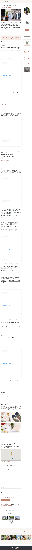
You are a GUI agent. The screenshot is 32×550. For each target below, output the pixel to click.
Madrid (28, 58)
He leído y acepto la (9, 497)
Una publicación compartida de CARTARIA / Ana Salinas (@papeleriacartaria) (11, 205)
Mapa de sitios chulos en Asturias (5, 521)
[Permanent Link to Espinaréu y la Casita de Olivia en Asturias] (11, 519)
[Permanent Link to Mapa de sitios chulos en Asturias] (5, 519)
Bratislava (25, 56)
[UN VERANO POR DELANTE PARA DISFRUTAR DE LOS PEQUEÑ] (18, 537)
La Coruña (27, 57)
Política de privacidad (12, 497)
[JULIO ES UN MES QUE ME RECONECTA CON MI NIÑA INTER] (23, 537)
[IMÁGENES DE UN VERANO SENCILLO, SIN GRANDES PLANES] (3, 537)
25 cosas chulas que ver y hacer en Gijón (17, 523)
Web (1, 492)
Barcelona (26, 53)
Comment (2, 471)
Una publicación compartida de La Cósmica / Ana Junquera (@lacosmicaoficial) (11, 319)
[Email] (29, 36)
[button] (30, 1)
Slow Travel (4, 7)
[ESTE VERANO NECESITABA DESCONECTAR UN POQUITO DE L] (8, 537)
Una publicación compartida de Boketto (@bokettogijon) (11, 377)
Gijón (11, 7)
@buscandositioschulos (16, 533)
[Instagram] (27, 36)
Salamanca (25, 62)
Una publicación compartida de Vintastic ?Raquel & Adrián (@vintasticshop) (11, 89)
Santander (27, 62)
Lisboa (25, 58)
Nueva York (26, 59)
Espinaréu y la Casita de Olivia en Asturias (11, 522)
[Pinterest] (25, 36)
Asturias (8, 7)
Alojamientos (27, 51)
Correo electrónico (4, 487)
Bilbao (28, 55)
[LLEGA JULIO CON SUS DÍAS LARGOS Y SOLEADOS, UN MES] (28, 537)
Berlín (25, 55)
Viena (25, 63)
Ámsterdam (27, 63)
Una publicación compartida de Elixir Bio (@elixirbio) (11, 263)
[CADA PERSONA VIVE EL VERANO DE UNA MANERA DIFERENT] (13, 537)
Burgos (28, 56)
